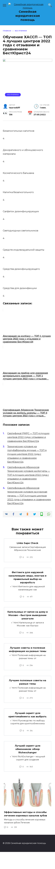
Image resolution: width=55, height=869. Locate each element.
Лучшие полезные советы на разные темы (27, 682)
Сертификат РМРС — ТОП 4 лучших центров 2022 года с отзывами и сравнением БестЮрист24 (28, 437)
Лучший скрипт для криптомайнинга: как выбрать (27, 715)
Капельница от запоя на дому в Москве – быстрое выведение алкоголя (27, 615)
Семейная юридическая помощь (27, 16)
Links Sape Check (27, 543)
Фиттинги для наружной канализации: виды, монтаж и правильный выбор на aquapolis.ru (27, 577)
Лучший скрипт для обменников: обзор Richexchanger (27, 749)
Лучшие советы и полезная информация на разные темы (27, 649)
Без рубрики (13, 95)
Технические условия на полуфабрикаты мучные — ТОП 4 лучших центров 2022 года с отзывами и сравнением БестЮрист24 (27, 454)
